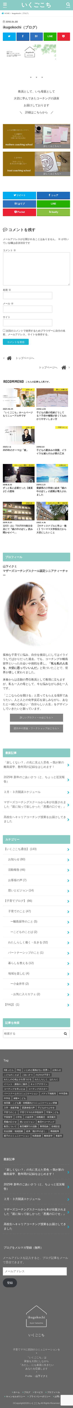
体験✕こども (19, 1098)
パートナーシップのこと (24, 952)
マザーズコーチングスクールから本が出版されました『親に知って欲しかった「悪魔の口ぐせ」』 (35, 804)
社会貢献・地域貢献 (13, 1131)
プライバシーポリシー (39, 1396)
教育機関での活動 (28, 1126)
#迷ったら (9, 1070)
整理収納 (44, 1126)
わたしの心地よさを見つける (18, 1079)
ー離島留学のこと (22, 921)
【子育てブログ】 (18, 900)
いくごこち (36, 4)
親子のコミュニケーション (16, 1136)
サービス (38, 1392)
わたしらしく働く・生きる (26, 942)
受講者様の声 (28, 1107)
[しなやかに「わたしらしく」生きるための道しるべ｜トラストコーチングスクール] (36, 164)
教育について (10, 1126)
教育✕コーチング (46, 1122)
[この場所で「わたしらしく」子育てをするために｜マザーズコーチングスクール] (36, 136)
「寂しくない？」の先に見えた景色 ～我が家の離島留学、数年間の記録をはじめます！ (34, 764)
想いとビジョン (19, 890)
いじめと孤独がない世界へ (36, 1070)
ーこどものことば (22, 931)
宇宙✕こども (52, 1112)
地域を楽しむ (17, 973)
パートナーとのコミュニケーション (21, 1093)
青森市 (59, 1136)
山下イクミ (41, 1376)
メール (8, 303)
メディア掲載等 (48, 1093)
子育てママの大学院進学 (31, 1112)
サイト (6, 317)
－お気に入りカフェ (24, 994)
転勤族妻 (37, 1136)
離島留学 (48, 1136)
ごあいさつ (27, 1075)
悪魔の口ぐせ (10, 1122)
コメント (9, 250)
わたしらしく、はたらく (46, 1079)
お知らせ (15, 859)
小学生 (19, 1117)
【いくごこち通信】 (20, 849)
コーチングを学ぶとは (14, 1089)
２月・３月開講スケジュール (22, 791)
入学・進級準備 (11, 1107)
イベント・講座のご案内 (15, 1084)
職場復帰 (54, 1131)
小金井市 (29, 1117)
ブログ (27, 1392)
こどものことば (11, 1075)
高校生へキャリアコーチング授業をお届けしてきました (35, 819)
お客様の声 (15, 880)
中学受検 (63, 1093)
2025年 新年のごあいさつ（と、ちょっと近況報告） (34, 779)
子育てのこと (18, 911)
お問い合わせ (61, 1396)
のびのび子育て (43, 1075)
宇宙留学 (8, 1117)
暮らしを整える (19, 963)
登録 (10, 1282)
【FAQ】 (11, 1004)
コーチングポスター (37, 1089)
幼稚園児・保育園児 (46, 1117)
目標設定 (55, 1126)
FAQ (19, 1070)
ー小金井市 (18, 983)
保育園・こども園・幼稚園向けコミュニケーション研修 (30, 1103)
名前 (7, 289)
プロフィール (53, 1392)
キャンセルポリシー (15, 1396)
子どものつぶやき (46, 1107)
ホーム (16, 1392)
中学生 (7, 1098)
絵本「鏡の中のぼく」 (36, 1131)
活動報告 (15, 869)
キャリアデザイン (38, 1084)
